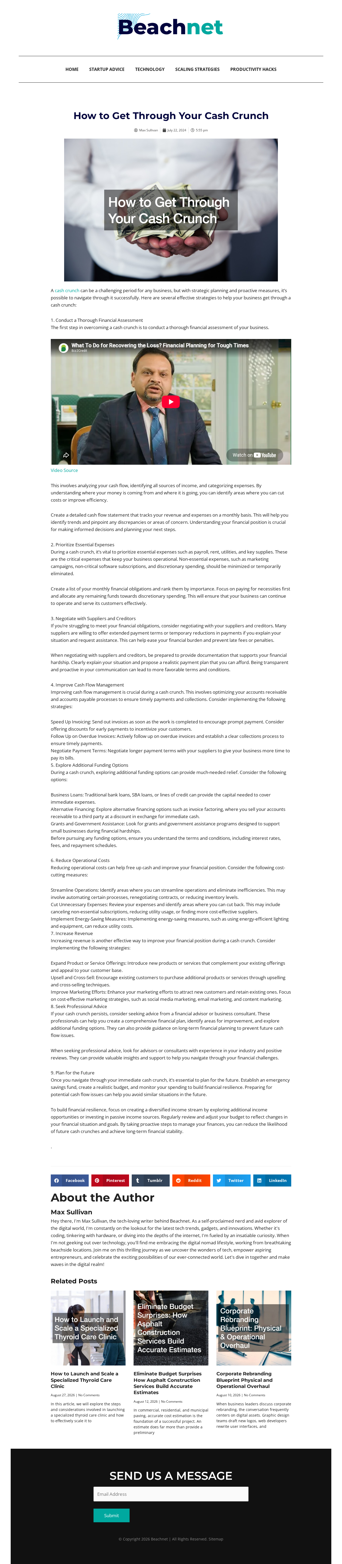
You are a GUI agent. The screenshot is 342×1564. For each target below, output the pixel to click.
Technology (150, 69)
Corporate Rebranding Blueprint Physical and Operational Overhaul (244, 1380)
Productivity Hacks (253, 69)
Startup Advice (107, 69)
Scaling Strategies (197, 69)
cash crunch (67, 290)
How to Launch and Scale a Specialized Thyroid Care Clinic (84, 1380)
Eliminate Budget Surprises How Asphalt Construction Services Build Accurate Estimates (168, 1383)
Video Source (64, 470)
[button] (70, 1180)
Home (72, 69)
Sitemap (216, 1539)
